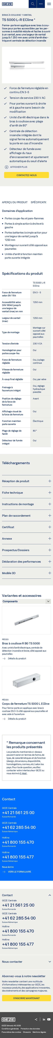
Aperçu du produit (14, 202)
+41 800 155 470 (18, 842)
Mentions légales (39, 1032)
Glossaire (27, 1032)
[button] (36, 1019)
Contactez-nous (27, 175)
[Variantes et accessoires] (26, 602)
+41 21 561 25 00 (18, 812)
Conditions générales (10, 1029)
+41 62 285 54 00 (19, 827)
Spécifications (41, 202)
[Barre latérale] (41, 4)
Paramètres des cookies (11, 1032)
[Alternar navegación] (49, 4)
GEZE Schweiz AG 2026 (11, 1025)
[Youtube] (48, 1019)
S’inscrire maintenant (26, 998)
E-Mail (23, 773)
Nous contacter (12, 961)
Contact (7, 895)
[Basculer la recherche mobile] (33, 4)
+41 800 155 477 (18, 856)
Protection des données (30, 1029)
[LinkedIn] (44, 1019)
